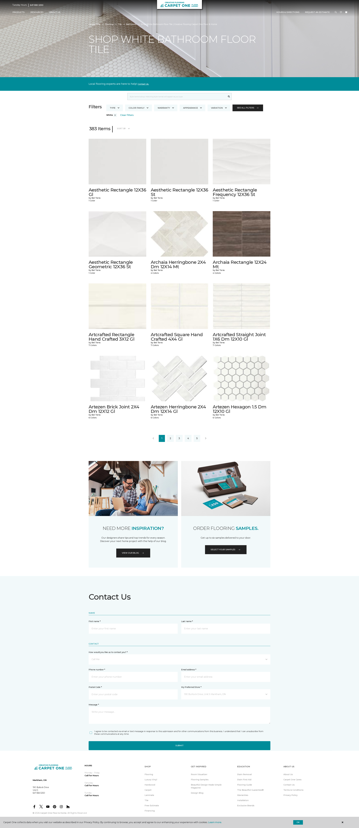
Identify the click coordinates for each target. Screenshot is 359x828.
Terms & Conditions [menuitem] (293, 790)
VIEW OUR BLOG (130, 553)
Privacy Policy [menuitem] (290, 795)
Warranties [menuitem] (242, 795)
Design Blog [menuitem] (197, 793)
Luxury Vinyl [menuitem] (151, 779)
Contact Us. (143, 84)
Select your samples (223, 549)
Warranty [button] (164, 108)
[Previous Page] (153, 438)
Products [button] (18, 12)
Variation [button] (217, 108)
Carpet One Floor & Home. (53, 813)
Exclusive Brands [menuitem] (245, 805)
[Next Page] (205, 438)
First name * (95, 621)
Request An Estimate (317, 12)
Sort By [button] (121, 128)
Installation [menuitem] (243, 800)
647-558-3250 (36, 5)
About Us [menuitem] (288, 774)
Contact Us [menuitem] (289, 785)
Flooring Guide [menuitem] (244, 785)
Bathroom (131, 24)
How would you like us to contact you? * (108, 652)
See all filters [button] (245, 107)
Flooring (109, 24)
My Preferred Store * (191, 687)
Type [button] (112, 108)
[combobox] (176, 96)
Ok (298, 822)
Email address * (188, 670)
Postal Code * (95, 687)
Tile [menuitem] (146, 800)
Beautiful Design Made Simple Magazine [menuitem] (206, 786)
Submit (179, 745)
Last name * (187, 621)
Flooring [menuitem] (149, 774)
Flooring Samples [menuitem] (200, 779)
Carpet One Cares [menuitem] (292, 779)
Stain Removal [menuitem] (244, 774)
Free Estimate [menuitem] (152, 805)
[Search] (229, 96)
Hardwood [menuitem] (150, 785)
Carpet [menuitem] (148, 790)
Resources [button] (36, 12)
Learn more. (215, 822)
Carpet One (94, 24)
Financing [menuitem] (150, 810)
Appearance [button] (190, 108)
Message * (94, 705)
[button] (335, 12)
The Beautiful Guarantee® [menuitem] (250, 790)
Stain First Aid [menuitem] (244, 779)
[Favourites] (341, 12)
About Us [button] (54, 12)
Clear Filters (127, 115)
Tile (120, 24)
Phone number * (97, 670)
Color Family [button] (136, 108)
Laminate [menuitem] (149, 795)
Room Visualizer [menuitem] (199, 774)
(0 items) (346, 12)
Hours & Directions (287, 12)
